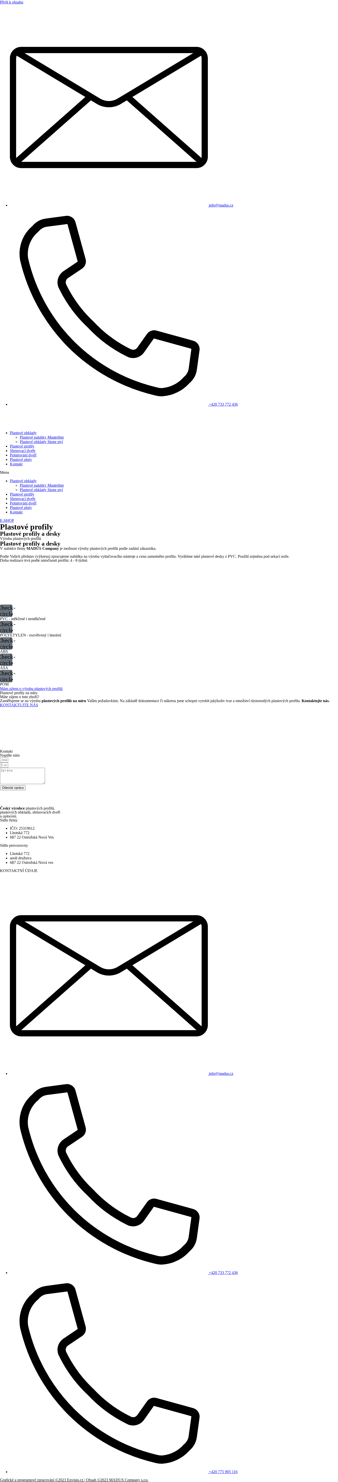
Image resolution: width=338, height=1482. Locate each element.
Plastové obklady (23, 433)
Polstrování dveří (23, 455)
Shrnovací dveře (22, 451)
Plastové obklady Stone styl (41, 442)
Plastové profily (22, 446)
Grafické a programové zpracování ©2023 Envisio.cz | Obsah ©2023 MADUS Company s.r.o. (74, 1480)
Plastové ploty (21, 459)
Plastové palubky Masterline (42, 437)
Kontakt (16, 464)
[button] (169, 472)
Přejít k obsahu (11, 2)
